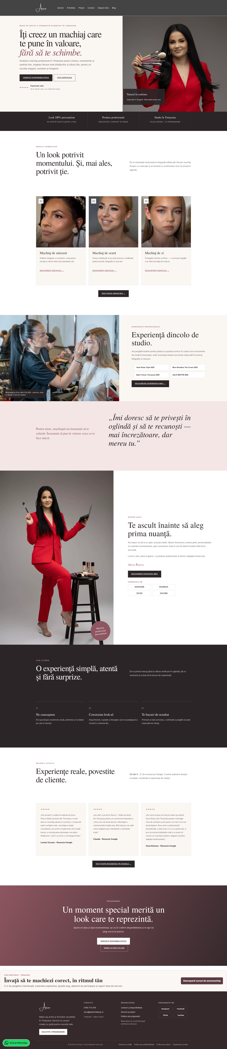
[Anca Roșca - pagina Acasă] (57, 1007)
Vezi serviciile (64, 78)
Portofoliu (71, 8)
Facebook (163, 586)
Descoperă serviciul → (52, 271)
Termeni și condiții (125, 1044)
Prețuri (81, 8)
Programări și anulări (180, 1044)
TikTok (139, 593)
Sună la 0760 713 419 (114, 948)
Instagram (139, 586)
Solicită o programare (53, 1032)
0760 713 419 (90, 1007)
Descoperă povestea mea (144, 574)
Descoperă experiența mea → (150, 384)
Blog (114, 8)
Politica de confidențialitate (144, 1044)
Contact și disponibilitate (131, 1007)
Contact (91, 8)
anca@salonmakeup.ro (93, 1012)
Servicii (60, 8)
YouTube (164, 593)
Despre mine (103, 8)
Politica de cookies (164, 1044)
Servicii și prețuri (128, 1012)
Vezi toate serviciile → (113, 293)
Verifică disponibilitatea (36, 78)
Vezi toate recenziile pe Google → (113, 864)
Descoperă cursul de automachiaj (202, 980)
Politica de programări (130, 1016)
